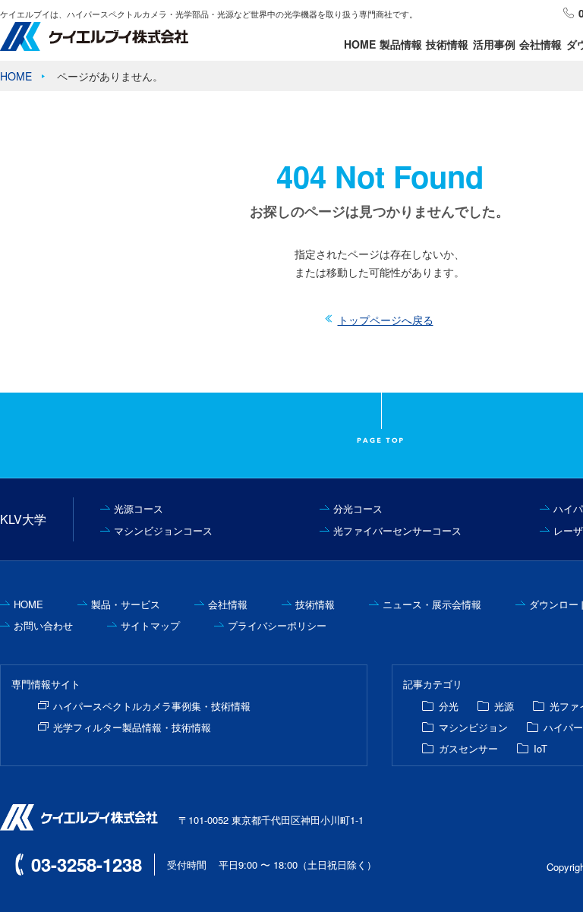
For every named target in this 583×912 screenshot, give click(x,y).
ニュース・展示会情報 (432, 604)
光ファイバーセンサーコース (397, 530)
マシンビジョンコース (163, 530)
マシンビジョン (473, 727)
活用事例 (494, 44)
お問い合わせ (43, 625)
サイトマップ (150, 625)
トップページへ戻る (385, 319)
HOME (360, 44)
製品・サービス (125, 604)
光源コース (138, 508)
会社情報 (540, 44)
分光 (449, 706)
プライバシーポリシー (277, 625)
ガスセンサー (468, 748)
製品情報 (401, 44)
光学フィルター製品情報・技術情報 (132, 727)
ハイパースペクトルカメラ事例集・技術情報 (152, 706)
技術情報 (447, 44)
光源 (504, 706)
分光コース (358, 508)
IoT (540, 748)
